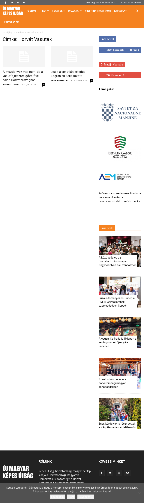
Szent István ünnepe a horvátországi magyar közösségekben (112, 383)
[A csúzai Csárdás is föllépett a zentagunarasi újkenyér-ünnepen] (120, 332)
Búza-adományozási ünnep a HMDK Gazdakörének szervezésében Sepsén (117, 301)
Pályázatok (11, 22)
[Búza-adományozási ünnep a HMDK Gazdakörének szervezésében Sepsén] (120, 292)
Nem (71, 496)
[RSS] (18, 2)
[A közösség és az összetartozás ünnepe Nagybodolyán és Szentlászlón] (120, 251)
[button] (136, 11)
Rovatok (57, 10)
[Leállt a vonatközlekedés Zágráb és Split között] (72, 56)
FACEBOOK (107, 39)
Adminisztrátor (59, 80)
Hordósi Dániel (11, 84)
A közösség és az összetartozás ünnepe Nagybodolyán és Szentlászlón (117, 261)
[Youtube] (24, 2)
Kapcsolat (120, 10)
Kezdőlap (8, 32)
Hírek (43, 10)
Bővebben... (86, 496)
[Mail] (11, 2)
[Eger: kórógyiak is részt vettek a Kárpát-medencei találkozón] (120, 413)
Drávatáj (73, 10)
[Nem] (139, 493)
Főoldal (31, 10)
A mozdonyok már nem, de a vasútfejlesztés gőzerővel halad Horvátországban (23, 76)
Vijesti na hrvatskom (131, 2)
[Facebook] (5, 2)
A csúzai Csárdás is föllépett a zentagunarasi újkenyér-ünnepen (117, 342)
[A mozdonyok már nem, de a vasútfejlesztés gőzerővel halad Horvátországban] (24, 56)
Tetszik (134, 49)
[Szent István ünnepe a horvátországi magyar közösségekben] (120, 373)
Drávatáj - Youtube (112, 64)
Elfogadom (57, 496)
